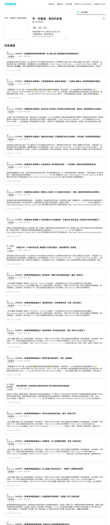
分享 (103, 19)
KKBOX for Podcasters (83, 4)
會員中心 (52, 4)
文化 (45, 28)
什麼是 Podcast (99, 4)
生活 (40, 28)
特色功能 (69, 4)
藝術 (34, 28)
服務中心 (60, 4)
